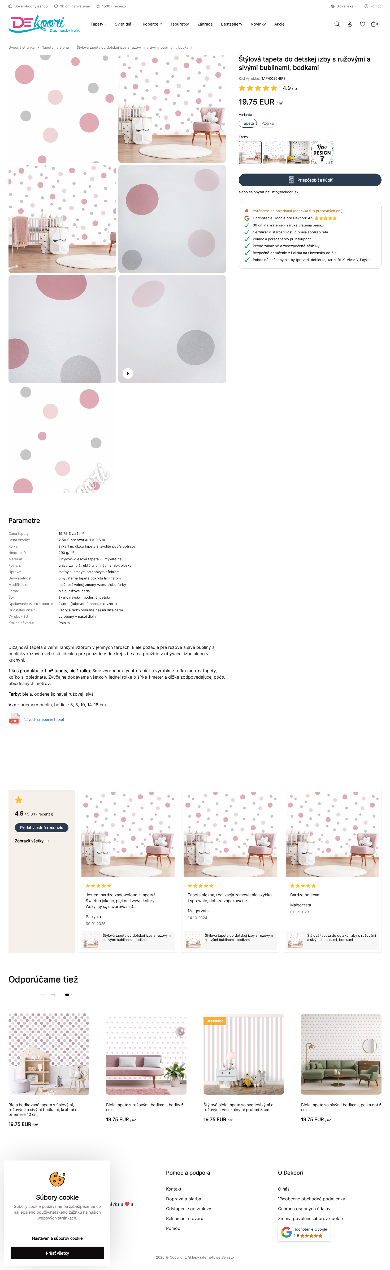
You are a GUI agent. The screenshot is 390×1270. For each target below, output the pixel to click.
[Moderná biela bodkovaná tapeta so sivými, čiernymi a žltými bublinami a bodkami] (298, 152)
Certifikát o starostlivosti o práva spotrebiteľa (290, 232)
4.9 (283, 218)
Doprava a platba (183, 1198)
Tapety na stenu (55, 47)
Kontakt (173, 1189)
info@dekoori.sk (284, 192)
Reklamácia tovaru (184, 1218)
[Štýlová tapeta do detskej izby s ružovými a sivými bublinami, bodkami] (250, 152)
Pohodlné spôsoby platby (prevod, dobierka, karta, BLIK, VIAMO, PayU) (311, 260)
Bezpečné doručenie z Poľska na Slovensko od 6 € (295, 253)
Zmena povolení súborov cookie (310, 1218)
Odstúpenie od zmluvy (188, 1208)
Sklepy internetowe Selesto (211, 1257)
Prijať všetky (57, 1253)
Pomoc (376, 6)
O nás (283, 1189)
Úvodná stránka (21, 47)
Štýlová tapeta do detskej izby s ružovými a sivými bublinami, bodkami (134, 47)
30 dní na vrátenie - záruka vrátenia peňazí (288, 225)
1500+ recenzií (114, 6)
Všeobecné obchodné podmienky (311, 1198)
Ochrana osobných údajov (304, 1208)
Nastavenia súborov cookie (57, 1238)
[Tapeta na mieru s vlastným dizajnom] (322, 152)
